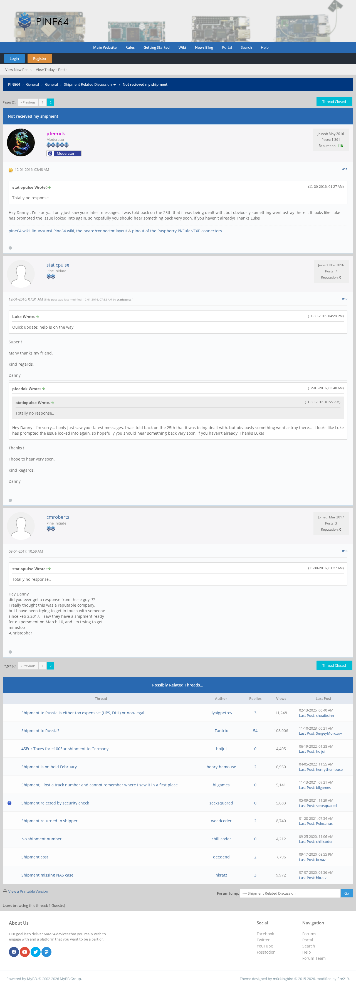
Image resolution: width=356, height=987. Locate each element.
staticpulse (58, 265)
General (32, 84)
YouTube (265, 946)
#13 (344, 551)
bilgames (221, 784)
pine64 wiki (19, 230)
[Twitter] (36, 952)
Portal (227, 47)
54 (255, 730)
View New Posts (18, 69)
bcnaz (321, 859)
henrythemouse (221, 766)
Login (14, 58)
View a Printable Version (28, 891)
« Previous (28, 102)
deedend (221, 857)
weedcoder (221, 820)
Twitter (263, 939)
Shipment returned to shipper (49, 820)
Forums (309, 933)
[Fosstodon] (46, 952)
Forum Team (314, 958)
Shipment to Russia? (40, 730)
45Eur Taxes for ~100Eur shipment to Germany (64, 748)
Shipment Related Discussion (88, 84)
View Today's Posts (51, 69)
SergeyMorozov (329, 733)
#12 (344, 299)
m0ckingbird (283, 978)
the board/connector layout (101, 230)
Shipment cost (34, 857)
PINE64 (14, 84)
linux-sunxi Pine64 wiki (53, 230)
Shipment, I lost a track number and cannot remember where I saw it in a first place (99, 784)
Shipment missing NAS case (47, 875)
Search (246, 47)
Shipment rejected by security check (55, 803)
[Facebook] (14, 952)
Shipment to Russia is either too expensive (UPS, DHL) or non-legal (82, 712)
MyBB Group (70, 978)
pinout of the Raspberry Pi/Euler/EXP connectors (177, 230)
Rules (130, 47)
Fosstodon (266, 952)
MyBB (32, 978)
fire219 (343, 978)
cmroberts (57, 517)
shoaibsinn (325, 715)
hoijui (221, 748)
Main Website (105, 47)
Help (265, 47)
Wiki (182, 47)
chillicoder (221, 838)
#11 (344, 169)
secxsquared (221, 803)
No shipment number (41, 838)
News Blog (204, 47)
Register (39, 58)
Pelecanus (324, 823)
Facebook (265, 933)
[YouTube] (25, 952)
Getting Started (157, 47)
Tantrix (221, 730)
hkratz (221, 875)
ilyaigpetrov (221, 712)
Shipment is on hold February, (49, 766)
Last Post (306, 715)
